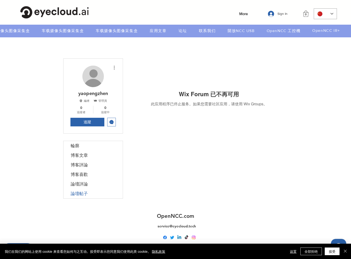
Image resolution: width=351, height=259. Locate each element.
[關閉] (345, 251)
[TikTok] (186, 237)
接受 (332, 251)
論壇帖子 (79, 193)
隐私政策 (158, 251)
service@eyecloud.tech (177, 226)
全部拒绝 (311, 251)
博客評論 (79, 165)
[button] (305, 14)
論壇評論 (79, 184)
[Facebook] (165, 237)
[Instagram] (193, 237)
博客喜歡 (79, 174)
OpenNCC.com (175, 216)
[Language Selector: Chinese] (325, 13)
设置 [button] (293, 251)
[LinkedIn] (179, 237)
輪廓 (75, 145)
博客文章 (79, 155)
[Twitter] (172, 237)
